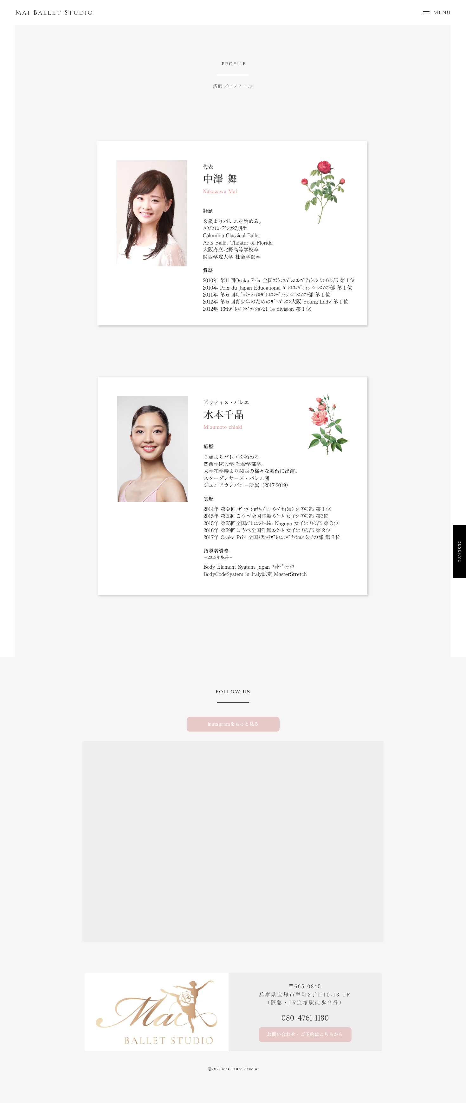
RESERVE (459, 551)
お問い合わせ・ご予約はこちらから (305, 1034)
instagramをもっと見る (233, 724)
